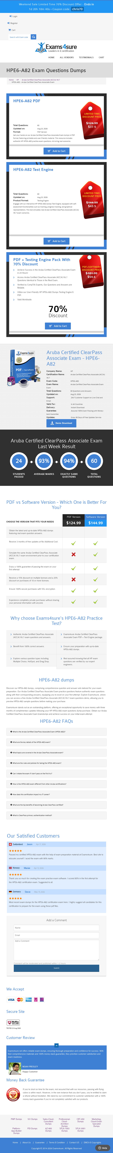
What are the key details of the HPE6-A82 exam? (31, 742)
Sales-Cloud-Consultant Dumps (48, 1121)
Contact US (74, 1142)
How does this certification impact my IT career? (31, 794)
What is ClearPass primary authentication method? (32, 815)
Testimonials (86, 57)
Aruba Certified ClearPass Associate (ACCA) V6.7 (41, 80)
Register (14, 23)
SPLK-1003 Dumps (64, 1129)
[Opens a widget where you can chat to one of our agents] (102, 1148)
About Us (26, 1142)
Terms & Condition (57, 1142)
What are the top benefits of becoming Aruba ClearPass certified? (37, 805)
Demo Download (64, 423)
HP (18, 80)
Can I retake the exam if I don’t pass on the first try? (32, 774)
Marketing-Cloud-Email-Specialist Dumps (96, 1122)
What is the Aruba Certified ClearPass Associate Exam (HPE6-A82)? (38, 732)
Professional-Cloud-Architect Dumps (64, 1122)
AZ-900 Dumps (48, 1129)
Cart (101, 57)
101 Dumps (32, 1119)
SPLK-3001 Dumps (80, 1129)
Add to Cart (59, 151)
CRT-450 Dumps (80, 1120)
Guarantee (40, 1142)
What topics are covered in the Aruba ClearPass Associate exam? (37, 753)
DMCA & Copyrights (92, 1142)
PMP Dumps (16, 1119)
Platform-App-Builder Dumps (16, 1130)
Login (14, 16)
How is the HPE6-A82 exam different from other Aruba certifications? (39, 784)
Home (51, 57)
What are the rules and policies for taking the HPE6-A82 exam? (36, 763)
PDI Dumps (32, 1128)
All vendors (67, 57)
